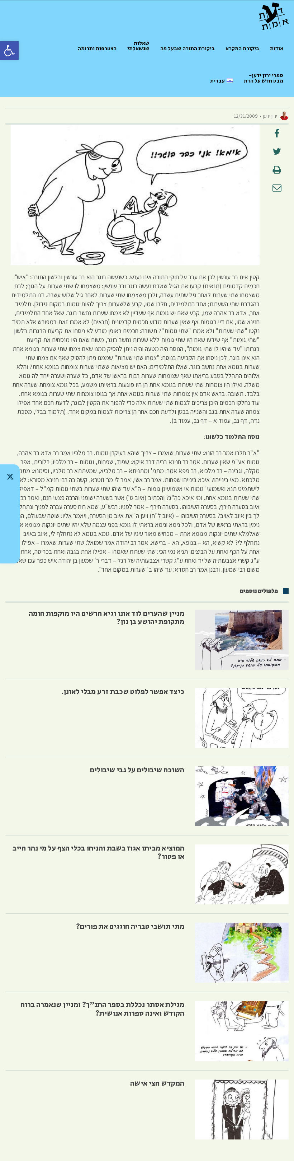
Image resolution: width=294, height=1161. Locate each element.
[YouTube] (10, 551)
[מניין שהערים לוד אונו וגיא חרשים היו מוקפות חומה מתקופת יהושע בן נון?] (242, 640)
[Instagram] (10, 514)
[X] (10, 476)
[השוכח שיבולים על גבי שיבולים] (242, 796)
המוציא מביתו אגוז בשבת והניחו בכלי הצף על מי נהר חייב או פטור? (98, 852)
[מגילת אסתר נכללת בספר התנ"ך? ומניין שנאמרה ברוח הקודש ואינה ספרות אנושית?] (242, 1031)
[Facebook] (10, 532)
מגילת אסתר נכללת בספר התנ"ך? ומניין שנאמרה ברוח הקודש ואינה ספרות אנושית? (102, 1009)
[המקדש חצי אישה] (242, 1109)
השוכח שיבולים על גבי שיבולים (137, 770)
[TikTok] (10, 495)
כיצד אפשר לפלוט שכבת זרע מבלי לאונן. (122, 692)
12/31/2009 (246, 116)
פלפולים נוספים (259, 591)
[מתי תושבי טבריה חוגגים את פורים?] (242, 953)
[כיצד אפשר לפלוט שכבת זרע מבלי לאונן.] (242, 718)
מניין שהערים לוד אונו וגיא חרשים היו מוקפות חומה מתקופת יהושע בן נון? (106, 617)
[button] (9, 50)
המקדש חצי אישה (157, 1083)
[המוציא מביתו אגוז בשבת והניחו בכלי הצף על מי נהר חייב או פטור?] (242, 874)
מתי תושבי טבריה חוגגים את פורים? (130, 926)
